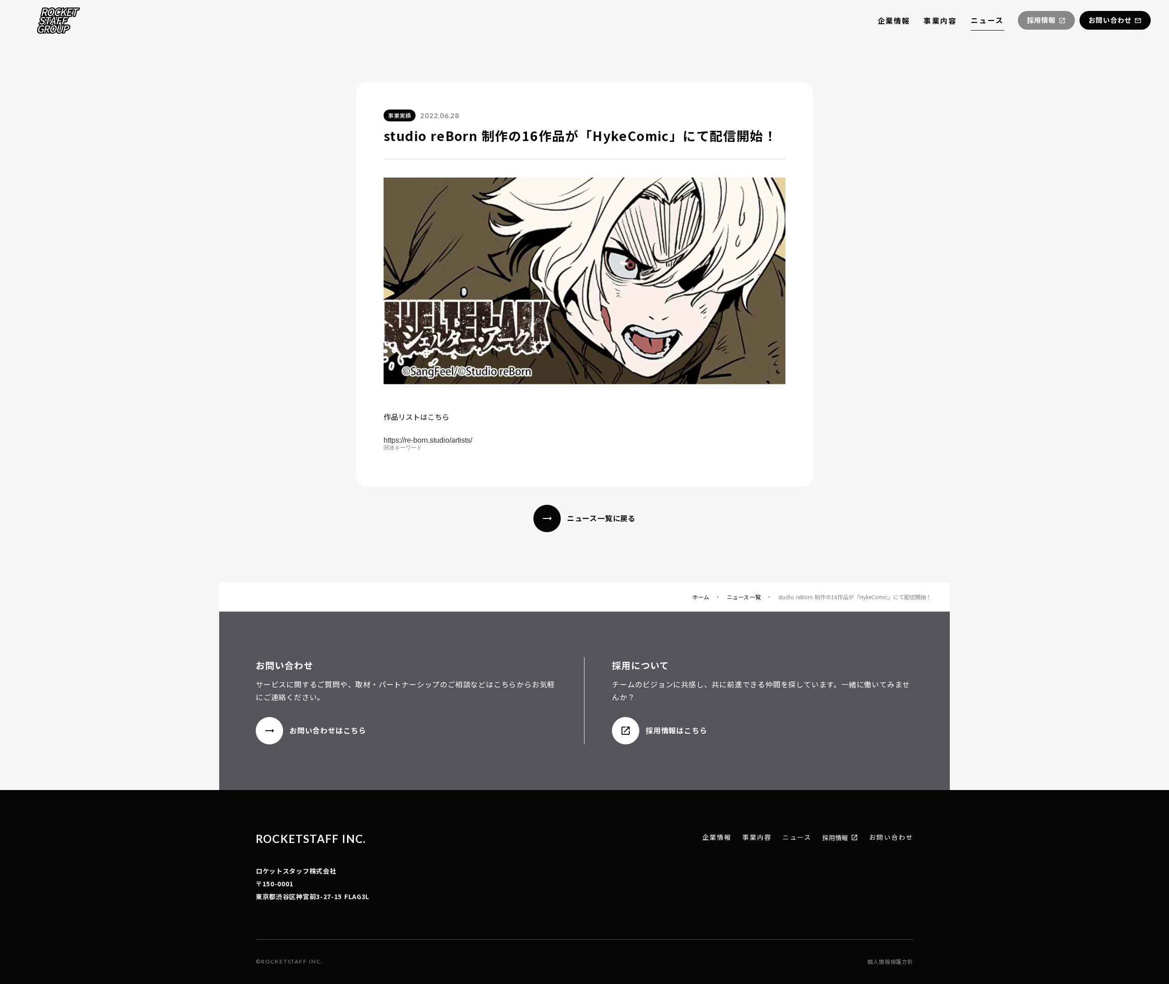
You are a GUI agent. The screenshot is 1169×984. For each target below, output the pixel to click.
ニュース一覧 (744, 597)
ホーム (701, 597)
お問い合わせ (891, 837)
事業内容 (940, 20)
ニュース (987, 20)
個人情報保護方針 (890, 961)
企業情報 (894, 20)
